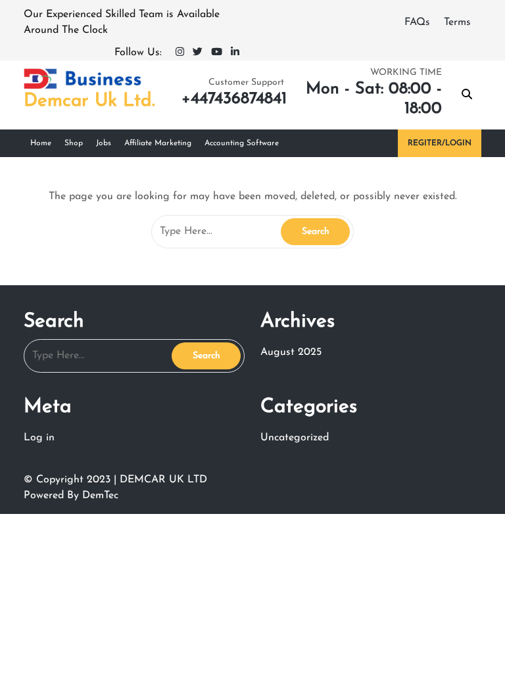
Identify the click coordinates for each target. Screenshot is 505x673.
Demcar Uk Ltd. (89, 101)
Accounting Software (241, 143)
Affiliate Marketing (157, 143)
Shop (73, 143)
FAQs (418, 22)
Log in (39, 437)
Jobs (103, 143)
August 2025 (291, 352)
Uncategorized (294, 437)
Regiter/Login (439, 143)
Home (40, 143)
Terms (457, 22)
